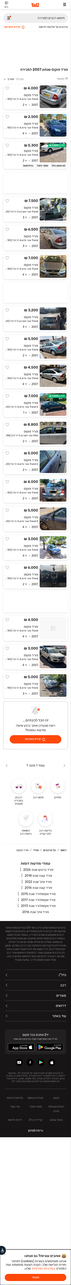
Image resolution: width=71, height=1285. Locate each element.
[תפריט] (64, 4)
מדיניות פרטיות (15, 1098)
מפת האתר (35, 1106)
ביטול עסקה (56, 1120)
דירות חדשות (15, 1120)
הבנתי (35, 1277)
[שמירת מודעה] (7, 88)
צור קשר (15, 1106)
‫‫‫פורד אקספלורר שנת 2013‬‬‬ (38, 906)
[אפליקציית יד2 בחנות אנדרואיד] (40, 1062)
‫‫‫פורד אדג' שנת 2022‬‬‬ (38, 882)
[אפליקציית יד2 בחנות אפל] (51, 1062)
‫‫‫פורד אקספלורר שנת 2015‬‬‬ (38, 894)
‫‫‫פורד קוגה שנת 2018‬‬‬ (38, 876)
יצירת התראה (12, 27)
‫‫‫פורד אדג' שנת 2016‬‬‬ (35, 912)
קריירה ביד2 (35, 1120)
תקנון (56, 1098)
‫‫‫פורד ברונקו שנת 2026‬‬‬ (38, 870)
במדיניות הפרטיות (43, 1268)
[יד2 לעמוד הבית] (35, 5)
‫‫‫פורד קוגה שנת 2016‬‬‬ (38, 888)
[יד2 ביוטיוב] (19, 1062)
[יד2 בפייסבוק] (30, 1062)
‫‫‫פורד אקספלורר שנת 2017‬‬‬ (38, 900)
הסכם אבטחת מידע (56, 1109)
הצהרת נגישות (35, 1098)
